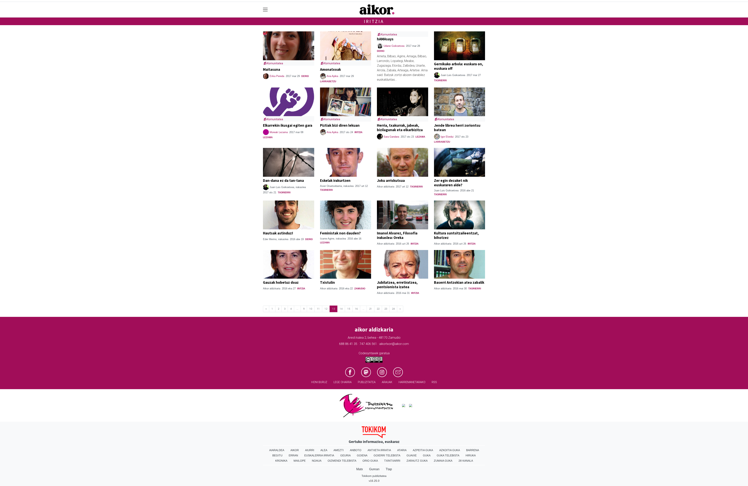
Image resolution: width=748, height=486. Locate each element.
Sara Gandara (391, 136)
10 (310, 308)
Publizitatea (367, 382)
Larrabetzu (328, 81)
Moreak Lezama (279, 132)
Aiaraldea (276, 450)
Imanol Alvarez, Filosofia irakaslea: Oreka (397, 235)
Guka (426, 455)
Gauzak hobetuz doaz (281, 282)
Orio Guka (370, 460)
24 (393, 308)
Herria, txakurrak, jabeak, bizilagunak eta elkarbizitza (400, 127)
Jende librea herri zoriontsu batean (457, 127)
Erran (293, 455)
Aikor (294, 450)
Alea (323, 450)
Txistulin (327, 282)
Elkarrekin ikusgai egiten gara (287, 125)
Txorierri (440, 80)
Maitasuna (271, 69)
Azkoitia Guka (449, 450)
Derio (305, 76)
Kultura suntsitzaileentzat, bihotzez (456, 235)
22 (378, 308)
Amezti (338, 450)
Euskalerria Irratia (319, 455)
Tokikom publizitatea (374, 475)
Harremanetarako (412, 382)
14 (341, 308)
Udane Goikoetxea (394, 45)
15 (348, 308)
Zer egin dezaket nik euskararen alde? (451, 182)
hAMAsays (385, 39)
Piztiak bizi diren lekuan (340, 125)
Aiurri (309, 450)
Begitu (277, 455)
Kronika (281, 460)
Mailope (300, 460)
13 (333, 308)
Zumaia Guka (443, 460)
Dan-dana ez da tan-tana (283, 180)
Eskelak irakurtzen (335, 180)
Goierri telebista (387, 455)
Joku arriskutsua (391, 180)
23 (385, 308)
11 (318, 308)
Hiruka (471, 455)
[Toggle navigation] (265, 9)
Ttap (389, 469)
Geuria (345, 455)
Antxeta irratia (379, 450)
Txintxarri (392, 460)
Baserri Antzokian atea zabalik (459, 282)
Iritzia (374, 21)
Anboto (355, 450)
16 (356, 308)
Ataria (402, 450)
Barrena (472, 450)
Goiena (362, 455)
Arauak (387, 382)
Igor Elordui (447, 136)
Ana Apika (332, 76)
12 (326, 308)
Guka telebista (448, 455)
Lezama (268, 137)
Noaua (316, 460)
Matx (359, 469)
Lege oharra (342, 382)
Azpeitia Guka (423, 450)
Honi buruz (319, 382)
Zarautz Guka (417, 460)
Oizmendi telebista (342, 460)
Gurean (374, 469)
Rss (434, 382)
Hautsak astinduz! (278, 233)
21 (370, 308)
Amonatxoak (330, 69)
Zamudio (359, 288)
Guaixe (412, 455)
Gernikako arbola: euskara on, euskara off (458, 66)
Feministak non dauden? (340, 233)
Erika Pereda (277, 76)
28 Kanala (466, 460)
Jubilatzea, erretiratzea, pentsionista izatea (397, 284)
